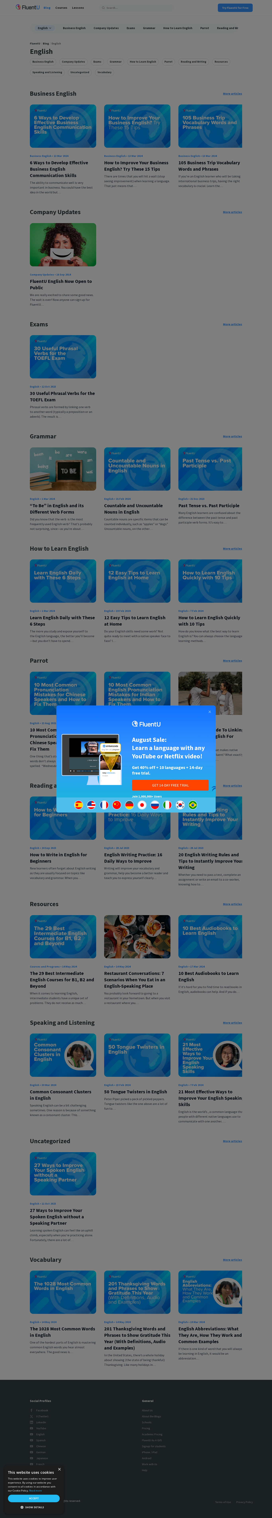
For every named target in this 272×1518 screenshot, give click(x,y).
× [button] (59, 1469)
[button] (34, 1507)
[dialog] (34, 1489)
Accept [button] (34, 1498)
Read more (35, 1490)
